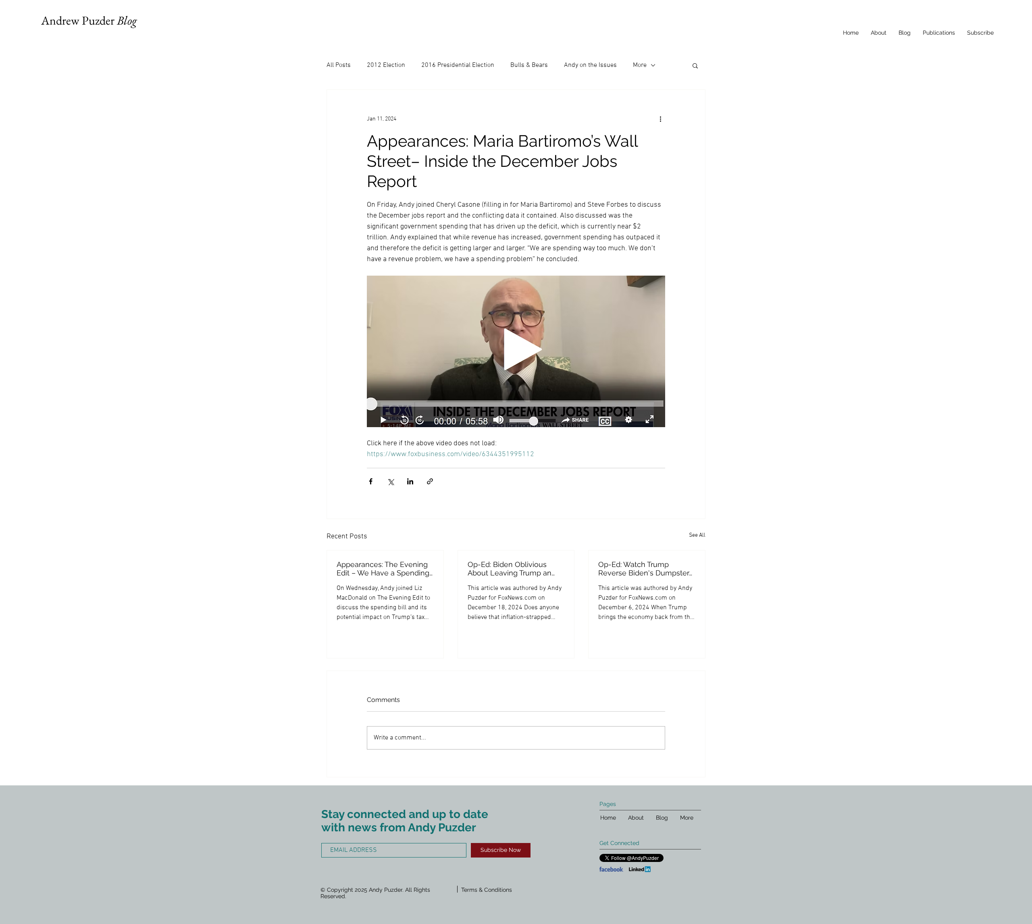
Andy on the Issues (590, 65)
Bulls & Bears (529, 65)
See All (697, 535)
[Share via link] (430, 481)
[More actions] (660, 119)
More (640, 65)
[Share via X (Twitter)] (390, 481)
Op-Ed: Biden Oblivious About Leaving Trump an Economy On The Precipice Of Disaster (514, 568)
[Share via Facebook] (371, 481)
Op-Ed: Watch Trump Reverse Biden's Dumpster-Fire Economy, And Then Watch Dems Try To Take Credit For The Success (645, 568)
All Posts (339, 65)
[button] (695, 65)
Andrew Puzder (89, 20)
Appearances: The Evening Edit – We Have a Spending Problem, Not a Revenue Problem (383, 568)
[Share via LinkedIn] (410, 481)
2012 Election (386, 65)
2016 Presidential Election (457, 65)
